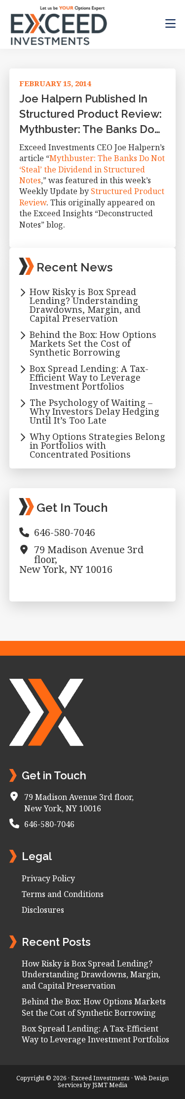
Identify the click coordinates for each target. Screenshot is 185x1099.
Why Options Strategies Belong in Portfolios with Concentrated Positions (97, 445)
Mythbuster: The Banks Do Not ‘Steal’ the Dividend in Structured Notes (92, 169)
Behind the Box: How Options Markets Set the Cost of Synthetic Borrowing (93, 343)
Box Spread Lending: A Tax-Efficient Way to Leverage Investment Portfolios (89, 377)
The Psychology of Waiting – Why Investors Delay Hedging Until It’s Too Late (94, 411)
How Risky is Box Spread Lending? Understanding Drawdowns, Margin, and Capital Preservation (85, 305)
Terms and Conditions (63, 894)
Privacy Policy (48, 878)
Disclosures (43, 909)
